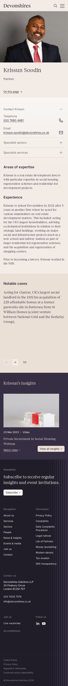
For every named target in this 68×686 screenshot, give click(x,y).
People (7, 532)
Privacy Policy (44, 515)
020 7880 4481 (13, 120)
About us (8, 515)
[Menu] (62, 6)
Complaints (42, 520)
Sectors (7, 526)
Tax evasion (42, 558)
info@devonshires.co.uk (17, 601)
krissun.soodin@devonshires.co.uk (26, 132)
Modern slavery (45, 552)
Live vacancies (11, 623)
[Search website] (55, 6)
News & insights (12, 537)
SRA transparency (46, 563)
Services (8, 520)
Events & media (12, 543)
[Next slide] (15, 362)
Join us (7, 548)
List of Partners (44, 541)
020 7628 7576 (12, 596)
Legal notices (43, 535)
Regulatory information (14, 668)
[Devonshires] (17, 6)
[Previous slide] (6, 362)
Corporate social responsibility (18, 672)
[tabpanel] (31, 423)
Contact (8, 554)
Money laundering (46, 546)
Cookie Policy (10, 660)
